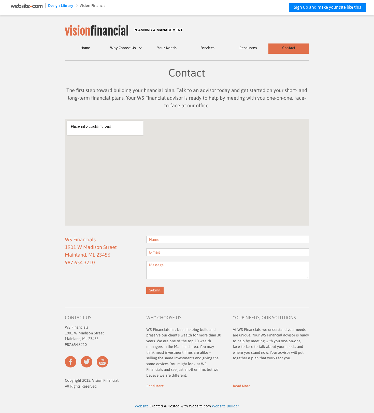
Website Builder (225, 406)
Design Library (60, 5)
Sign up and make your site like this (327, 7)
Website (142, 406)
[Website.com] (26, 5)
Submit (155, 290)
